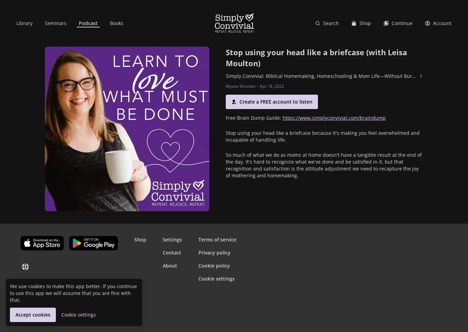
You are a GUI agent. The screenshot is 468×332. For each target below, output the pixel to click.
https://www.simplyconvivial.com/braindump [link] (334, 118)
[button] (272, 102)
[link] (24, 23)
